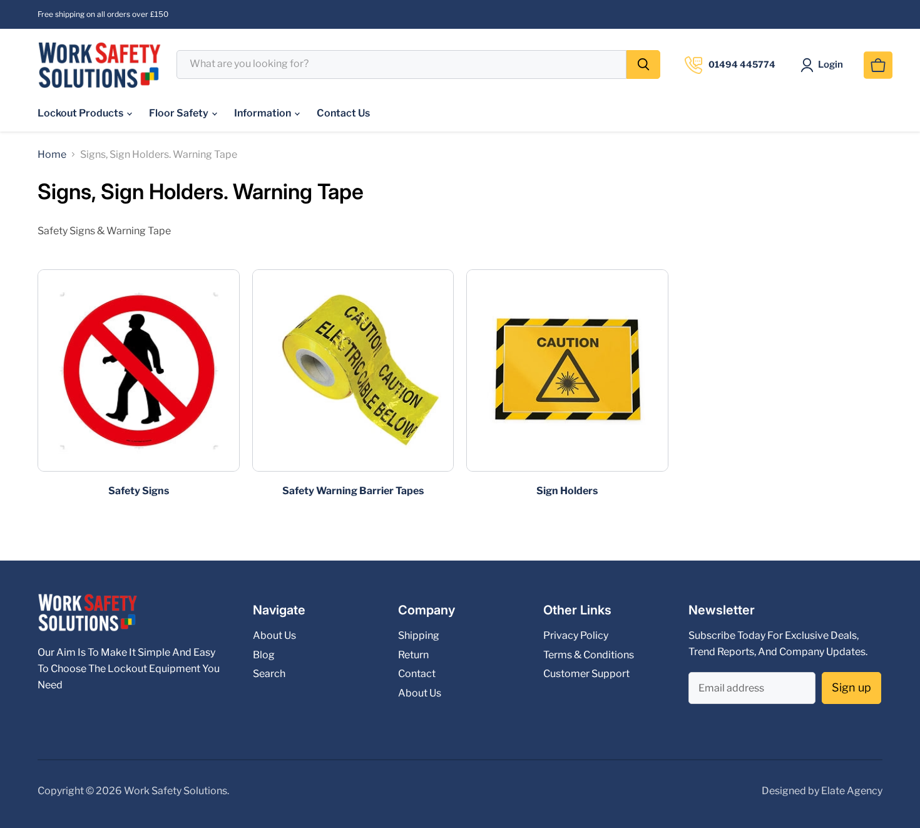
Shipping (418, 635)
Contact (417, 674)
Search (269, 674)
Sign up (851, 687)
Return (413, 655)
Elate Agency (851, 791)
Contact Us (343, 113)
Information (263, 113)
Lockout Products (81, 113)
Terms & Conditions (588, 655)
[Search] (643, 64)
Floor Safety (179, 113)
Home (52, 154)
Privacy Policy (575, 635)
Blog (264, 655)
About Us (274, 635)
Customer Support (586, 674)
